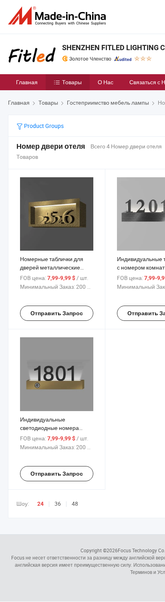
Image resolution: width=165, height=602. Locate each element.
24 (40, 504)
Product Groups (43, 126)
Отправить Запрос (56, 313)
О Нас (105, 82)
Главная (27, 82)
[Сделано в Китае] (58, 15)
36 (57, 503)
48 (75, 503)
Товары (72, 82)
